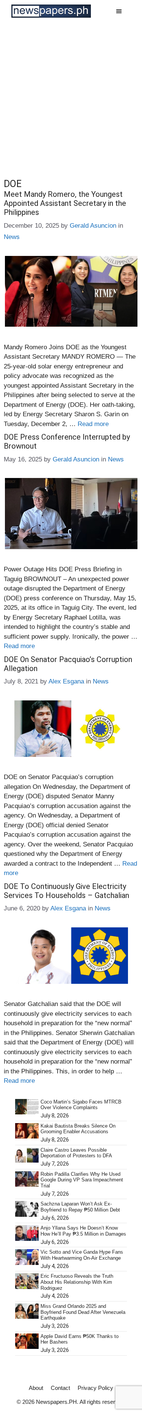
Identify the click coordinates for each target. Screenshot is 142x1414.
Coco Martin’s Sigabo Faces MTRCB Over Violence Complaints (81, 1105)
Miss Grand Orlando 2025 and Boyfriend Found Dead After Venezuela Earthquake (83, 1312)
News (12, 236)
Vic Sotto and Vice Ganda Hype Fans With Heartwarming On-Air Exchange (82, 1255)
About (36, 1388)
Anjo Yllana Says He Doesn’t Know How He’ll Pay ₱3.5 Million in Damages (83, 1231)
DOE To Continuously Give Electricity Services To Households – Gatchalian (66, 891)
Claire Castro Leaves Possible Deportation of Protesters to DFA (76, 1153)
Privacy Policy (95, 1388)
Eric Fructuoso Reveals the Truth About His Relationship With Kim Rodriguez (77, 1282)
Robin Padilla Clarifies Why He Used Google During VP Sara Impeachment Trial (82, 1180)
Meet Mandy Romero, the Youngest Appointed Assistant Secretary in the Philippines (65, 203)
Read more (93, 424)
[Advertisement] (71, 96)
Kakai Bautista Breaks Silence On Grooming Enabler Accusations (78, 1129)
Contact (60, 1388)
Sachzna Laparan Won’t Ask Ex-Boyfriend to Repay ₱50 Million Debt (80, 1207)
